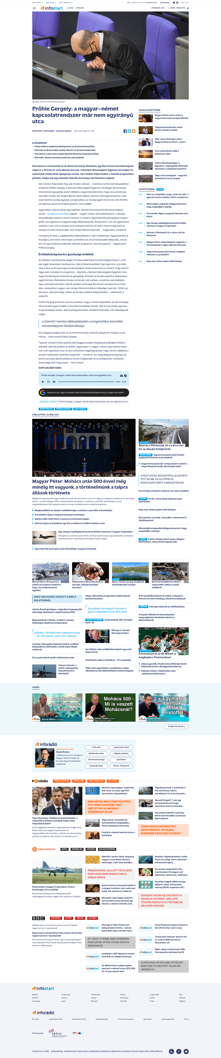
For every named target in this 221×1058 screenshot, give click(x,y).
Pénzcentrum (61, 781)
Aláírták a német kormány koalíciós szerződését (59, 158)
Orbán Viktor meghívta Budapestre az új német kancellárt (65, 147)
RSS (146, 1051)
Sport (68, 918)
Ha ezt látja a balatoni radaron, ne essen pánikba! (164, 491)
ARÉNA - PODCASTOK (177, 8)
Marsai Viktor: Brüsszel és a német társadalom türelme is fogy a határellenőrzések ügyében (46, 586)
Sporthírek (147, 1019)
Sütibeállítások (156, 1051)
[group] (54, 382)
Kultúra (64, 998)
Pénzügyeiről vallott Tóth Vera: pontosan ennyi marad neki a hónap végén (110, 874)
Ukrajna (80, 8)
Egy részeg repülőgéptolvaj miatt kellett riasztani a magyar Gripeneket (95, 532)
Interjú (93, 998)
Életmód (94, 1001)
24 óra (70, 8)
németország (46, 409)
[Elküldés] (134, 131)
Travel (80, 918)
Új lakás (112, 781)
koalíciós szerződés (59, 214)
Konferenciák (96, 781)
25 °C (186, 2)
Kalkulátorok (107, 849)
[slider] (86, 382)
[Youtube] (186, 1051)
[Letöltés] (121, 376)
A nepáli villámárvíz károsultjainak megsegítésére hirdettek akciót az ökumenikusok (156, 617)
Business (56, 918)
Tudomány (66, 995)
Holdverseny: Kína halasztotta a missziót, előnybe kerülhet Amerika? (87, 585)
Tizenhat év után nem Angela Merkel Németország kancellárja (67, 154)
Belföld (35, 995)
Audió (152, 998)
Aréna (186, 1019)
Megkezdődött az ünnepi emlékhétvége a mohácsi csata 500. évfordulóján (73, 510)
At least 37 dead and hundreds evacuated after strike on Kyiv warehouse (108, 942)
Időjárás (182, 1001)
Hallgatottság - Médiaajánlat (63, 1051)
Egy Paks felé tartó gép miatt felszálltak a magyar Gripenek (65, 549)
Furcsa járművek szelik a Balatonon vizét (53, 658)
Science (93, 918)
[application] (84, 382)
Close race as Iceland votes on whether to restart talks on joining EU (162, 966)
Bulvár (122, 995)
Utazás (91, 849)
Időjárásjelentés (102, 1019)
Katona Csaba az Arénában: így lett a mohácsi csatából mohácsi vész (70, 523)
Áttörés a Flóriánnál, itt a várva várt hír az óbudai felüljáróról (161, 447)
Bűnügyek (124, 998)
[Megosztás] (125, 376)
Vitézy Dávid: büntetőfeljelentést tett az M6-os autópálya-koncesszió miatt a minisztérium (163, 479)
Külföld (53, 402)
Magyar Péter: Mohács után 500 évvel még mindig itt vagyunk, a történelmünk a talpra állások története (80, 487)
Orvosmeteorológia (125, 1019)
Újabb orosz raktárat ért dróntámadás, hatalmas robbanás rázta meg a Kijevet (161, 830)
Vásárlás (77, 849)
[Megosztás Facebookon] (125, 131)
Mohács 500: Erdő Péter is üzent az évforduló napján (62, 519)
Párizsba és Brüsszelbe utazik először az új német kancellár (65, 150)
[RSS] (171, 1051)
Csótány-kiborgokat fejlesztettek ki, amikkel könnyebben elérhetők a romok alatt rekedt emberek (55, 647)
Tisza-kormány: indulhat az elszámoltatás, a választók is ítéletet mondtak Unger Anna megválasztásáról (55, 821)
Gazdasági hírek (168, 1019)
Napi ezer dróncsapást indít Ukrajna (157, 510)
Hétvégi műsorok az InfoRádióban (167, 607)
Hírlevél (182, 998)
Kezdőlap (44, 402)
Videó (152, 1001)
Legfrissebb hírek (55, 1019)
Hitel (64, 849)
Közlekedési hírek (79, 1019)
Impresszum (82, 1051)
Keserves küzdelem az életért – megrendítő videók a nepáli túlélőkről (167, 585)
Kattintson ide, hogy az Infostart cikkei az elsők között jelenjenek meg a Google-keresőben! (85, 393)
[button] (43, 382)
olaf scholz (80, 409)
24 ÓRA (160, 189)
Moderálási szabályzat (121, 1051)
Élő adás (97, 747)
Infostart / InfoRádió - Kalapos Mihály (51, 131)
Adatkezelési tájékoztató (99, 1051)
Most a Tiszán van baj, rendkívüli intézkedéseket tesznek (128, 583)
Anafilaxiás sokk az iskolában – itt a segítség (108, 660)
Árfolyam (79, 781)
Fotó (181, 995)
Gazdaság (36, 1001)
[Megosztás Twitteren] (129, 131)
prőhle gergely (63, 409)
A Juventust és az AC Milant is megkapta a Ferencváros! (157, 655)
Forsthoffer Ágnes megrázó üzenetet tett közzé (60, 515)
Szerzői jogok (138, 1051)
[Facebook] (178, 1051)
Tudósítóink (95, 995)
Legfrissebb (154, 995)
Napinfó (123, 1001)
